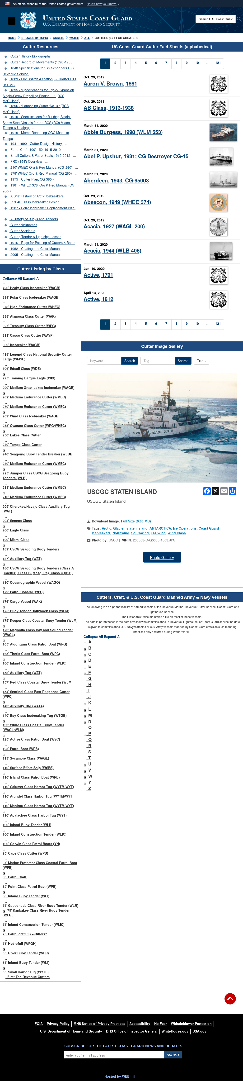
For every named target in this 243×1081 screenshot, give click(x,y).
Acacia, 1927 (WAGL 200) (114, 226)
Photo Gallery (162, 557)
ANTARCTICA (160, 528)
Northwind (120, 533)
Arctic (106, 528)
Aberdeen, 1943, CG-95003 (116, 180)
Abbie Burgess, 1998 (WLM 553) (123, 132)
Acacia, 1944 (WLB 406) (112, 250)
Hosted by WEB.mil (119, 1076)
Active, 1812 (98, 299)
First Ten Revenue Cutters (28, 976)
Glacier (119, 528)
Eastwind (158, 533)
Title (200, 360)
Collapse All (12, 278)
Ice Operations (185, 528)
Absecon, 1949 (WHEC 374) (117, 202)
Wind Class (177, 533)
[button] (104, 3)
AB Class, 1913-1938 (109, 107)
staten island (137, 528)
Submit (173, 1054)
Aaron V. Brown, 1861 (110, 83)
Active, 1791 (98, 274)
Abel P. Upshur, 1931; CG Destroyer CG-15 (136, 156)
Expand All (32, 278)
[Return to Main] (230, 1001)
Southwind (140, 533)
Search (129, 360)
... (32, 74)
